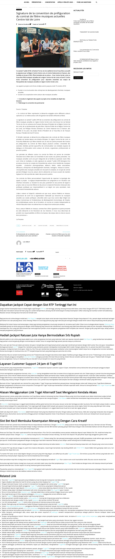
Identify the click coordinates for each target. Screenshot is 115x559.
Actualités (24, 7)
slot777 (15, 347)
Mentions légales (78, 287)
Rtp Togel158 (55, 490)
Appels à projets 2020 (65, 2)
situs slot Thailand (30, 357)
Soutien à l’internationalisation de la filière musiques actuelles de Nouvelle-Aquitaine (24, 275)
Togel (57, 459)
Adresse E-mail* (78, 72)
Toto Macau (62, 398)
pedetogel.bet (38, 494)
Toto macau (21, 412)
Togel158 (35, 368)
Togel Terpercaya (73, 454)
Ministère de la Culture (62, 225)
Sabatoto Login (26, 492)
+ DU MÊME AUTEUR (37, 259)
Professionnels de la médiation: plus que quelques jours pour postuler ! (27, 235)
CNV (35, 225)
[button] (96, 2)
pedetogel (54, 512)
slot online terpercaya (30, 508)
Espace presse (77, 285)
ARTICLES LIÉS (21, 259)
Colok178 (25, 530)
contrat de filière (42, 225)
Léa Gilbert (26, 242)
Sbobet (22, 540)
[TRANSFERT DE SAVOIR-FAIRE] (43, 268)
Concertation (50, 2)
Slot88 (42, 438)
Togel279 (37, 526)
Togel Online (50, 557)
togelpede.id (35, 510)
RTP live (43, 309)
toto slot (34, 373)
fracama (52, 225)
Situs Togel (67, 463)
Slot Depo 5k (32, 318)
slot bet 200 (60, 425)
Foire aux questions (84, 2)
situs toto (5, 404)
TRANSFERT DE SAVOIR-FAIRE (41, 276)
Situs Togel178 (29, 469)
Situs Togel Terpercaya (104, 385)
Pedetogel (43, 522)
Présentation (36, 2)
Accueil (26, 2)
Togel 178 (34, 486)
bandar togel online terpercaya (87, 516)
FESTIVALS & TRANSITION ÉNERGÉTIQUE (59, 276)
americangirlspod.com (31, 488)
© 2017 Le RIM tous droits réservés (82, 290)
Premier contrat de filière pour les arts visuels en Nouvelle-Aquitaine (58, 235)
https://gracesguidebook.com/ (15, 506)
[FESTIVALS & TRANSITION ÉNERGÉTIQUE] (61, 268)
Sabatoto (35, 500)
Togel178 (54, 482)
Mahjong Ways (109, 324)
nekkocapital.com (33, 498)
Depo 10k (24, 434)
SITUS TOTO (80, 448)
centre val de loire (26, 225)
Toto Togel (43, 555)
